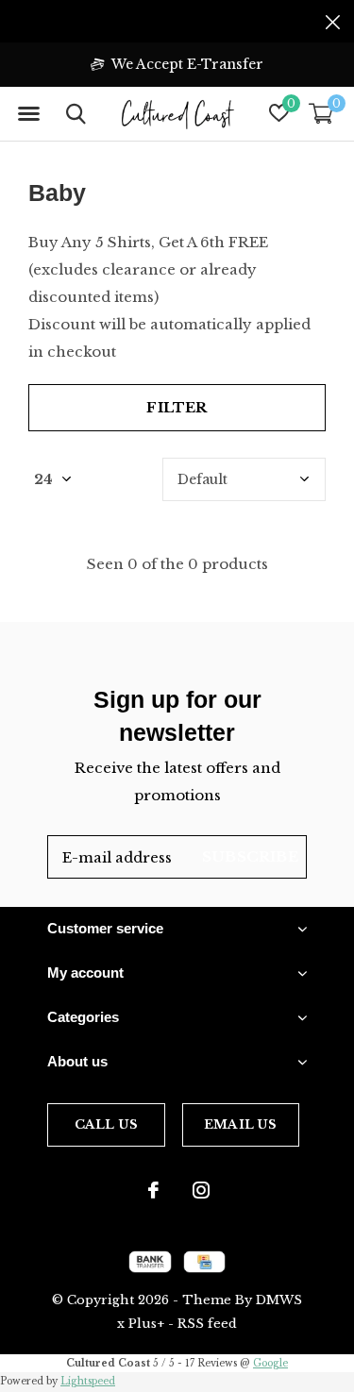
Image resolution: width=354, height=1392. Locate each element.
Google (270, 1363)
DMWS (279, 1300)
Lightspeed (87, 1381)
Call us (106, 1124)
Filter (176, 407)
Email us (240, 1124)
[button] (28, 114)
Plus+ (146, 1324)
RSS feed (207, 1324)
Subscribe (250, 856)
